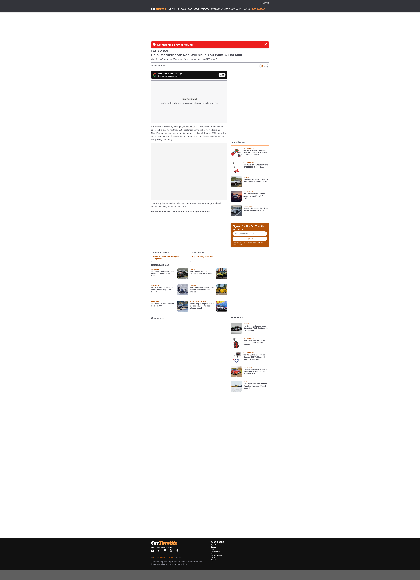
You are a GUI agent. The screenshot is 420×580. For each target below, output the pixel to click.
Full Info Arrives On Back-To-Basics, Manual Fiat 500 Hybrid (202, 290)
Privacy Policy (237, 244)
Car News (163, 51)
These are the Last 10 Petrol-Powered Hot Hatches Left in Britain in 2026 (255, 371)
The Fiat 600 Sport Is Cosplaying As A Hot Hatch (201, 272)
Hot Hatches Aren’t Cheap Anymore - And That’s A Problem (254, 196)
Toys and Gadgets (198, 301)
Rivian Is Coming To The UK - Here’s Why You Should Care (255, 180)
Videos (205, 9)
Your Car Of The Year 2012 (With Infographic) (166, 258)
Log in (266, 3)
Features (194, 9)
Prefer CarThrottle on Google (170, 74)
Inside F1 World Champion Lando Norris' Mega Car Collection (162, 290)
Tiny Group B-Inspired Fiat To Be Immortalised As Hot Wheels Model (202, 306)
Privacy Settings (216, 555)
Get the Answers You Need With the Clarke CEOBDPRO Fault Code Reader (255, 152)
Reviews (181, 9)
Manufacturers (231, 9)
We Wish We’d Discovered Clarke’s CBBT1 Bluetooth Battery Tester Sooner (254, 357)
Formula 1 (155, 285)
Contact (213, 547)
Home (153, 51)
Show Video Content (189, 99)
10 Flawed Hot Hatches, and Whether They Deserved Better (162, 273)
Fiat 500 (217, 136)
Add (222, 75)
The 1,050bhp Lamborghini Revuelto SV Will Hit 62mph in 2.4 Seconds (255, 328)
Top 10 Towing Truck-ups (202, 257)
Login (213, 557)
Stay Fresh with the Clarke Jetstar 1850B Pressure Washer (254, 342)
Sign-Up (213, 559)
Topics (246, 9)
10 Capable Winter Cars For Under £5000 (162, 305)
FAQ (212, 549)
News (172, 9)
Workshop (258, 9)
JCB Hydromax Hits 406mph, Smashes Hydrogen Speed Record (255, 386)
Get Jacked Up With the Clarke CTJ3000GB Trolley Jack (256, 166)
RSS (212, 553)
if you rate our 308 (188, 127)
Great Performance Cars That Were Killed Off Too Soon (255, 209)
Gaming (215, 9)
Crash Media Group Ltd (164, 557)
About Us (214, 545)
